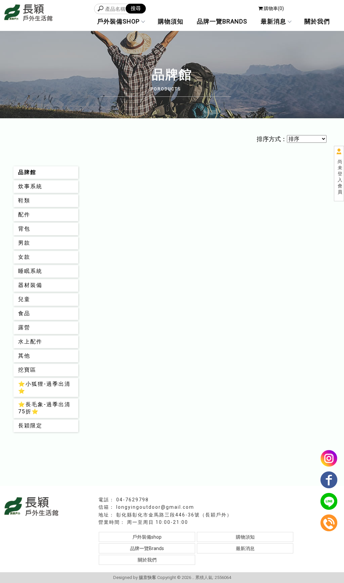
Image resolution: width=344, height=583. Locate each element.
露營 (24, 327)
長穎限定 (30, 425)
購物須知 (170, 21)
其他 (24, 355)
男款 (24, 243)
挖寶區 (27, 370)
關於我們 (317, 21)
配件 (24, 214)
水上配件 (30, 341)
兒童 (24, 299)
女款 (24, 257)
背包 (24, 228)
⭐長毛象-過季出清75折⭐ (44, 408)
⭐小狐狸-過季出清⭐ (44, 387)
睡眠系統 (30, 271)
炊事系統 (30, 186)
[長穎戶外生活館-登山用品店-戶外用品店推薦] (28, 13)
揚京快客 (147, 577)
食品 (24, 313)
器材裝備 (30, 285)
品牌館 (27, 172)
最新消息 (273, 21)
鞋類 (24, 200)
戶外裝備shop (118, 21)
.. (193, 577)
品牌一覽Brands (222, 21)
